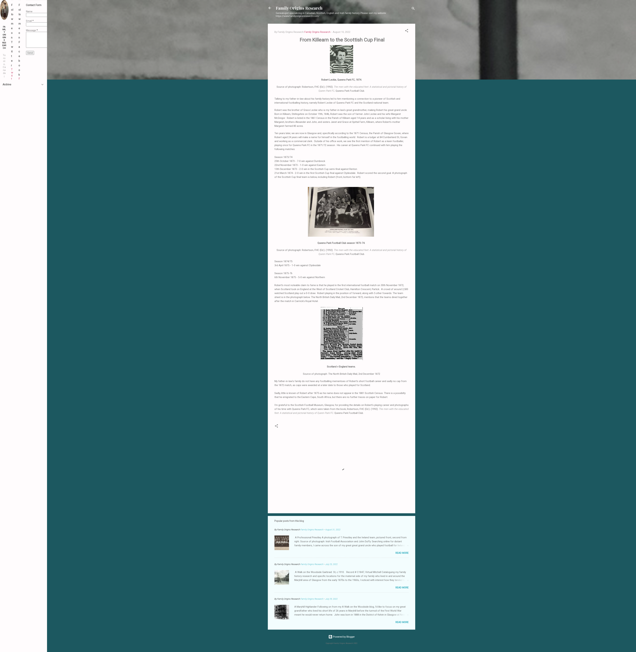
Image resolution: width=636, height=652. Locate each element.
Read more (402, 552)
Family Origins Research (299, 8)
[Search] (413, 9)
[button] (407, 31)
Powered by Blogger (343, 636)
